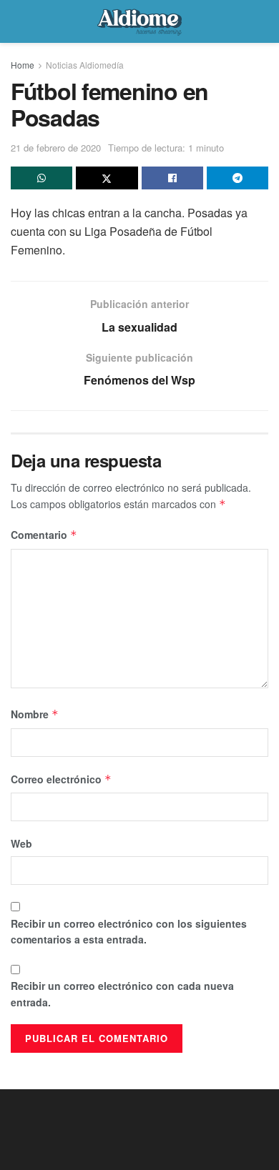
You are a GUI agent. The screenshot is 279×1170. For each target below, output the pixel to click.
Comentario (44, 534)
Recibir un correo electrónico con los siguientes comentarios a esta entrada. (129, 931)
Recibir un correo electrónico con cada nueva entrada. (122, 993)
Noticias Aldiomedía (85, 65)
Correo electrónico (61, 779)
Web (21, 843)
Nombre (35, 714)
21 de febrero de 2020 (56, 147)
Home (22, 65)
